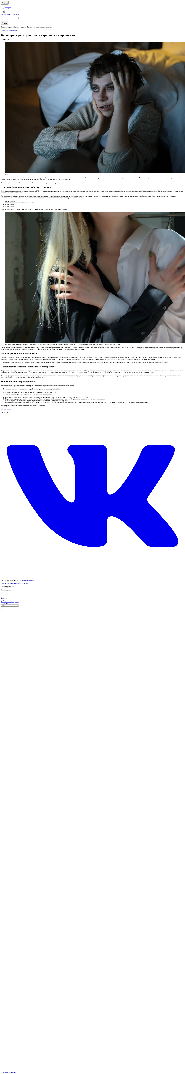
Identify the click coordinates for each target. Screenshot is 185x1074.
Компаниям (17, 583)
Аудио (7, 8)
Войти (3, 14)
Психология (13, 30)
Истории (25, 583)
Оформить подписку (12, 14)
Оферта (3, 583)
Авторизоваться (6, 409)
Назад (5, 3)
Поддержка (9, 583)
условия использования (27, 580)
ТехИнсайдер (5, 30)
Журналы (8, 7)
